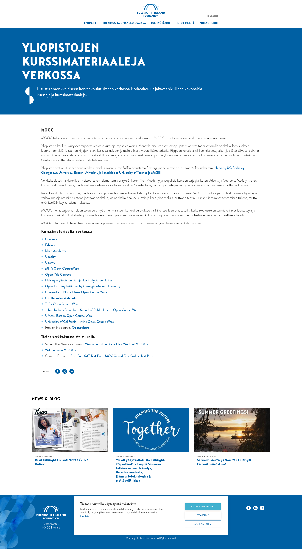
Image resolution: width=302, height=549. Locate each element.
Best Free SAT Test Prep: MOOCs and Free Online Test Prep (111, 355)
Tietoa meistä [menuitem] (185, 23)
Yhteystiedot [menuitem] (208, 23)
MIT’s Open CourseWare (62, 268)
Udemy (50, 262)
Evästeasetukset (203, 524)
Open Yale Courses (58, 274)
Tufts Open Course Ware (62, 303)
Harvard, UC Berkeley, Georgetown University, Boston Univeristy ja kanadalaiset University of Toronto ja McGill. (143, 170)
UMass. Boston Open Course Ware (69, 315)
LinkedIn (255, 508)
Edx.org (50, 244)
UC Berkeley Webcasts (61, 298)
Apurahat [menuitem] (91, 23)
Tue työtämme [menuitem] (161, 23)
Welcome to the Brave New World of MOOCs (116, 344)
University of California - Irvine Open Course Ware (79, 321)
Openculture (80, 327)
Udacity (50, 256)
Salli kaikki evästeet (203, 507)
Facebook (57, 371)
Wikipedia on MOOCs (60, 350)
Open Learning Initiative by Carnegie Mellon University (82, 286)
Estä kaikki (203, 515)
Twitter (64, 371)
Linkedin (71, 371)
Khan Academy (55, 250)
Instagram (262, 508)
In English (212, 15)
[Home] (55, 513)
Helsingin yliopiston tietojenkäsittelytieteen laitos (78, 280)
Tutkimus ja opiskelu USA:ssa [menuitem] (124, 23)
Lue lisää (84, 516)
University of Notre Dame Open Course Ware (76, 292)
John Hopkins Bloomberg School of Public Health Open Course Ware (92, 309)
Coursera (51, 239)
